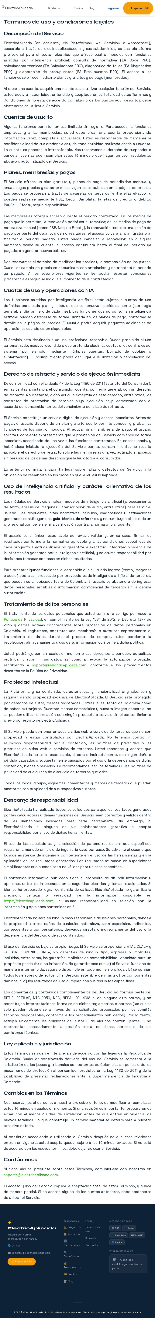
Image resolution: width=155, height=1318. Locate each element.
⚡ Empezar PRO (138, 8)
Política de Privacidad (23, 619)
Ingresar (113, 8)
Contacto (91, 1245)
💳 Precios (70, 1274)
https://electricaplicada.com (28, 901)
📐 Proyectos (72, 1227)
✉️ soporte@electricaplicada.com (29, 1252)
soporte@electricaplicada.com (59, 665)
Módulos (54, 8)
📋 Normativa (72, 1234)
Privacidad (91, 1238)
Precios (78, 8)
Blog (91, 8)
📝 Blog (68, 1281)
